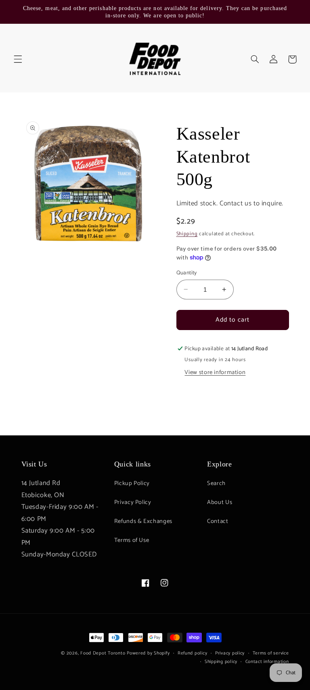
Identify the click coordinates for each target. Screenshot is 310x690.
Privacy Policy (132, 502)
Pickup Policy (132, 483)
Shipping (187, 234)
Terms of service (271, 653)
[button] (17, 59)
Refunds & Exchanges (143, 521)
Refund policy (192, 653)
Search (216, 483)
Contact (217, 521)
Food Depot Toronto (102, 653)
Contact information (267, 661)
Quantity (186, 273)
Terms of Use (131, 540)
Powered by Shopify (148, 653)
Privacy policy (230, 653)
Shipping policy (221, 661)
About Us (219, 502)
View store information (214, 372)
